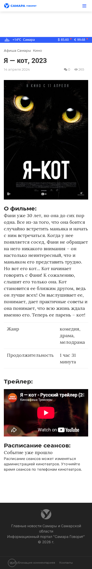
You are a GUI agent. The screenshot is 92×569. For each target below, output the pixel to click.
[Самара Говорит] (23, 6)
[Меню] (84, 5)
